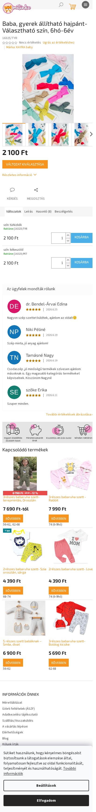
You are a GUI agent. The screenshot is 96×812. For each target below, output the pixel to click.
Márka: (19, 47)
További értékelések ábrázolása (68, 414)
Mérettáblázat (12, 702)
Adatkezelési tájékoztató (20, 714)
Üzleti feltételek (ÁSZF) (18, 708)
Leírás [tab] (28, 211)
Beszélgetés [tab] (64, 211)
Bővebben (13, 518)
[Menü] (85, 4)
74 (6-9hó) (55, 524)
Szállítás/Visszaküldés (17, 720)
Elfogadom (46, 800)
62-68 (16, 524)
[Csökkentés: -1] (67, 240)
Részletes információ (17, 175)
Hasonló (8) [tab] (43, 211)
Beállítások (46, 785)
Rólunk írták (10, 744)
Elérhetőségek (12, 732)
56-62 (6, 524)
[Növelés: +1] (67, 235)
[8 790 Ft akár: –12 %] (25, 474)
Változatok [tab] (13, 211)
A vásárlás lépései (15, 726)
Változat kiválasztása (25, 164)
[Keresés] (61, 4)
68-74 (6, 596)
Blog (5, 738)
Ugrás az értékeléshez (59, 42)
